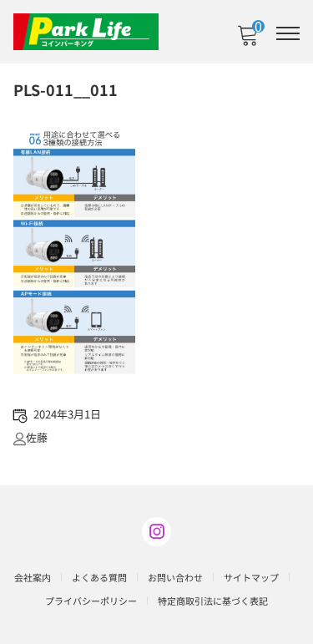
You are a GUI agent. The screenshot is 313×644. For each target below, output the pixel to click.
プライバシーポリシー (91, 600)
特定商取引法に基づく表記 (213, 600)
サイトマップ (251, 577)
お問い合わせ (175, 577)
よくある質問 (99, 577)
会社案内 (32, 577)
